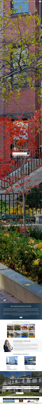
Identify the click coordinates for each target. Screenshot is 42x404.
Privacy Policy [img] (19, 391)
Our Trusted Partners (34, 1)
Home (12, 1)
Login (40, 1)
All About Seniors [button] (29, 1)
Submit (25, 393)
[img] (34, 403)
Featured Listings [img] (16, 1)
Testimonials (24, 1)
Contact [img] (38, 1)
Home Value (19, 1)
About (22, 1)
